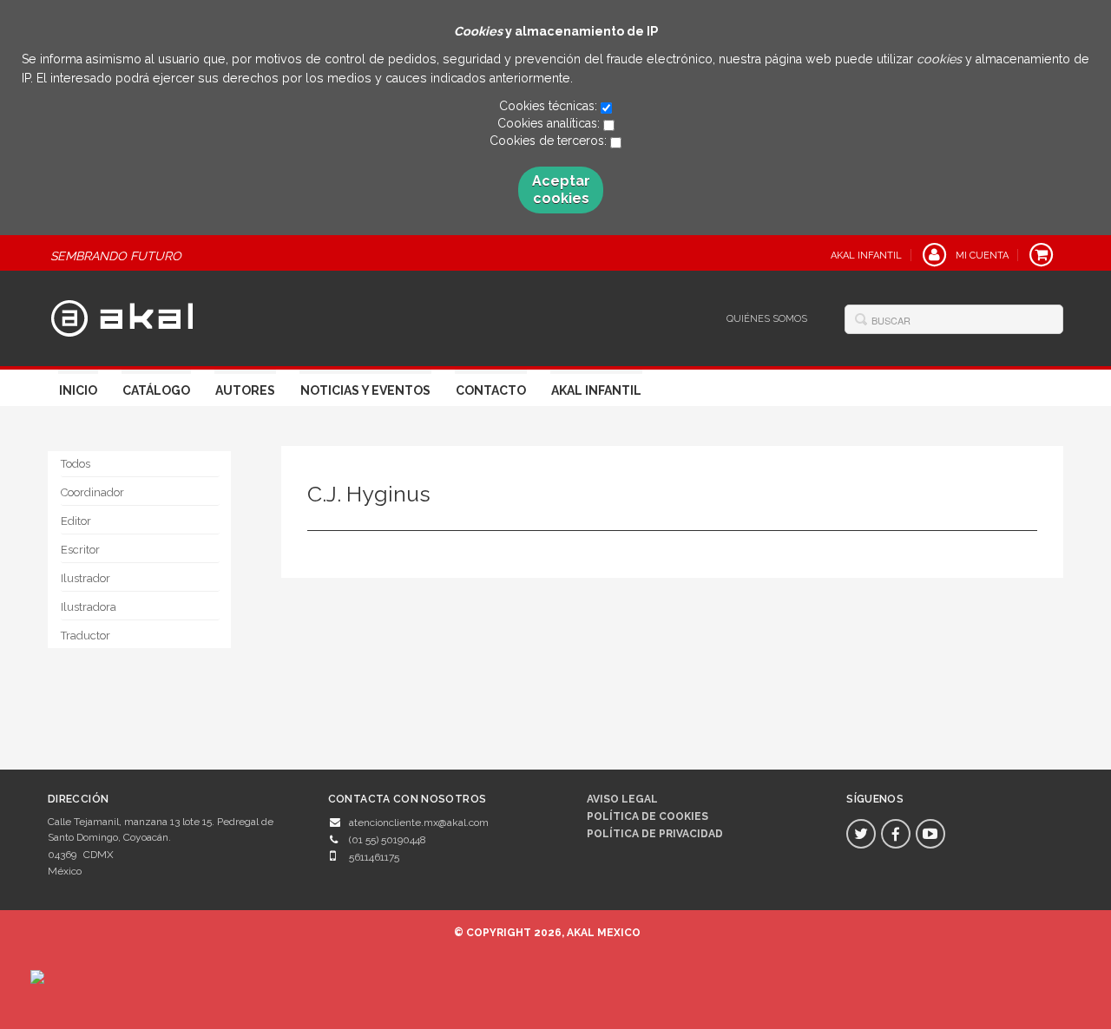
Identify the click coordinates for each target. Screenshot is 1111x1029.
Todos (75, 463)
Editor (76, 521)
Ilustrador (85, 578)
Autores (245, 390)
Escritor (80, 549)
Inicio (78, 390)
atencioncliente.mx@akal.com (419, 822)
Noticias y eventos (365, 390)
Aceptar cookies (561, 189)
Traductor (85, 635)
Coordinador (92, 492)
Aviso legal (622, 799)
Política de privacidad (655, 834)
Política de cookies (647, 816)
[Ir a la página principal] (122, 316)
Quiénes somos (766, 318)
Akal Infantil (596, 390)
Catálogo (156, 390)
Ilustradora (88, 606)
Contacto (491, 390)
